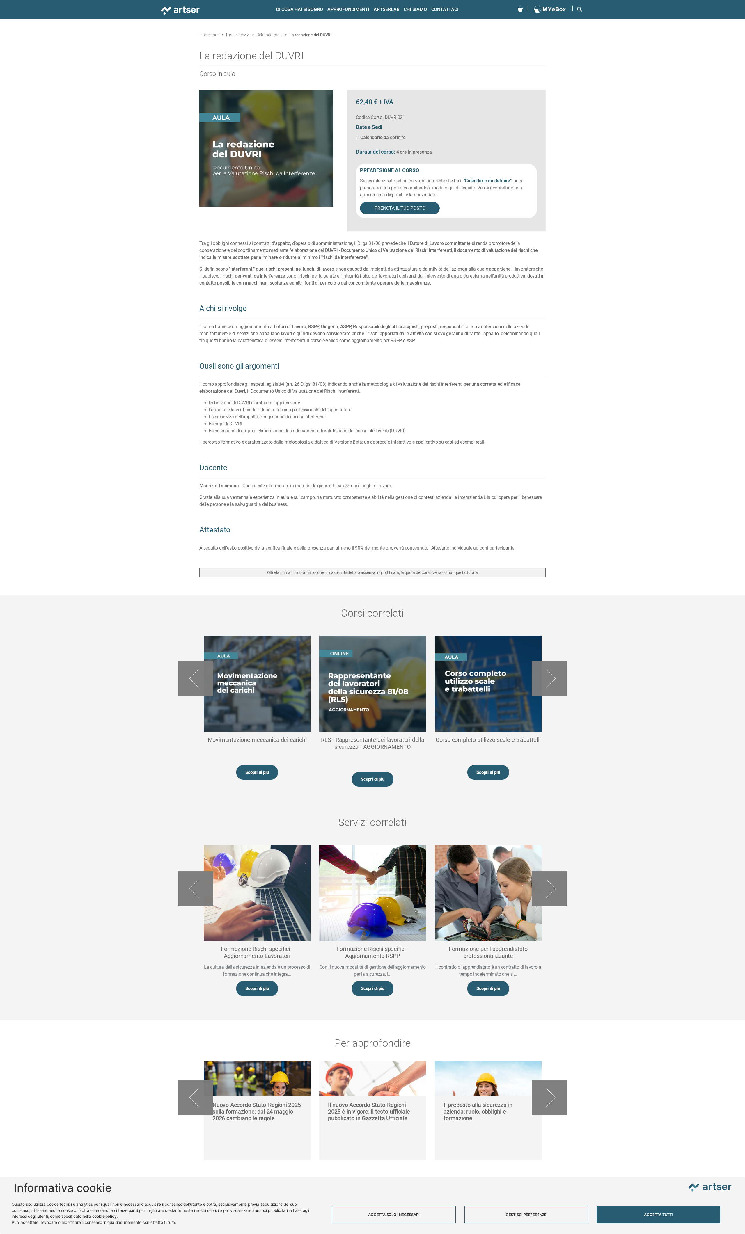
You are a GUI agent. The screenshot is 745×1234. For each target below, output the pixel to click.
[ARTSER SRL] (181, 9)
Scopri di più (257, 772)
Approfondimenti (348, 9)
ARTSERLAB (386, 9)
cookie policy (104, 1216)
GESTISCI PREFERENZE (526, 1214)
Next (549, 678)
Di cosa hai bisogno (299, 9)
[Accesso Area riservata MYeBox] (550, 10)
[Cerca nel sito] (579, 9)
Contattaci (445, 9)
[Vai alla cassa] (520, 9)
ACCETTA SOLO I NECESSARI (393, 1214)
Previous (195, 678)
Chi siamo (415, 9)
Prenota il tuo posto (400, 208)
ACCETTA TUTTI (658, 1214)
